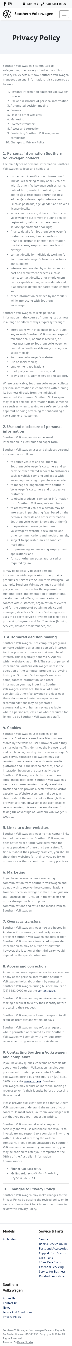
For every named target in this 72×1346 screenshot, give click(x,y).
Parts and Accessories (53, 1248)
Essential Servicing (51, 1267)
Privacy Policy (12, 1317)
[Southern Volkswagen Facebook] (5, 4)
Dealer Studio (25, 1342)
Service (43, 1239)
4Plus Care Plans (50, 1262)
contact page (46, 990)
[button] (64, 14)
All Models (10, 1239)
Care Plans (46, 1258)
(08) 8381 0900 (56, 4)
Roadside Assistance (52, 1276)
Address (32, 4)
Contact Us (10, 1303)
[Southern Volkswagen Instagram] (10, 4)
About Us (9, 1298)
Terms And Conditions (17, 1312)
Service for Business (52, 1271)
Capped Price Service (52, 1253)
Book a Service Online (53, 1244)
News (6, 1307)
